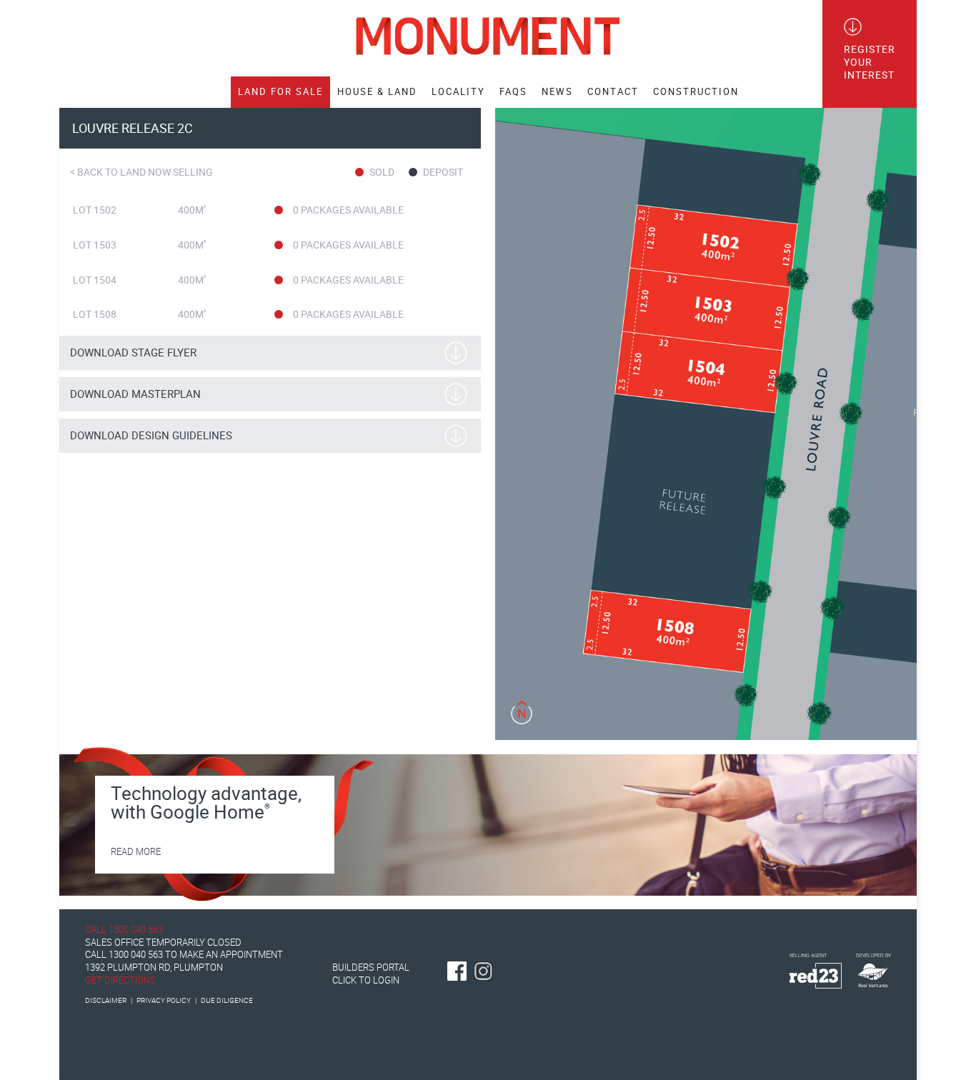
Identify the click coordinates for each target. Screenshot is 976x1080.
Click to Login (365, 980)
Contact (613, 91)
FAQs (513, 91)
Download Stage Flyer (133, 352)
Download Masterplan (135, 394)
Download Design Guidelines (151, 435)
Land (280, 91)
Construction (696, 91)
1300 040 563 (136, 929)
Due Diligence (227, 1000)
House (377, 91)
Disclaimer (105, 1000)
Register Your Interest (869, 62)
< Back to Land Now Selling (141, 172)
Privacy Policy (164, 1000)
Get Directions (120, 980)
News (557, 91)
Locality (458, 91)
